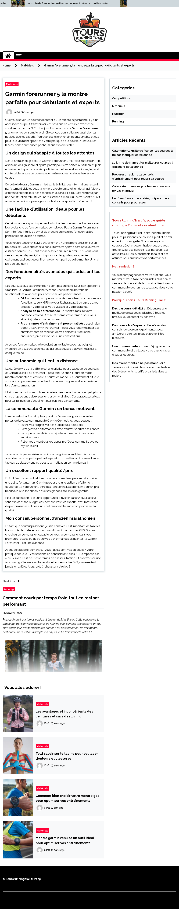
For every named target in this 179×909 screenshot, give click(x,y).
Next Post (9, 581)
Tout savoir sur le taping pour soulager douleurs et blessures (67, 756)
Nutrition (118, 113)
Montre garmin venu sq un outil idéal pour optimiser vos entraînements (65, 840)
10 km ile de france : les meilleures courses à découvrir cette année (67, 3)
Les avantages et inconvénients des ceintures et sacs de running (64, 713)
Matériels (12, 84)
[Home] (8, 55)
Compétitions (121, 98)
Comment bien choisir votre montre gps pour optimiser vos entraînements (67, 798)
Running (8, 589)
